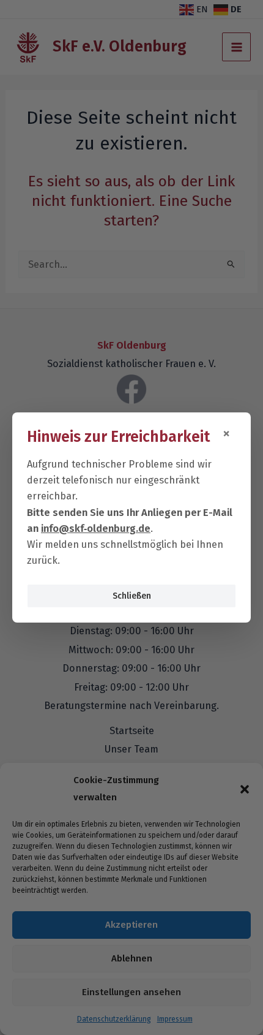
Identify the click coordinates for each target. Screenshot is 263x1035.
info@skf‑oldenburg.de (95, 528)
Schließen (132, 596)
